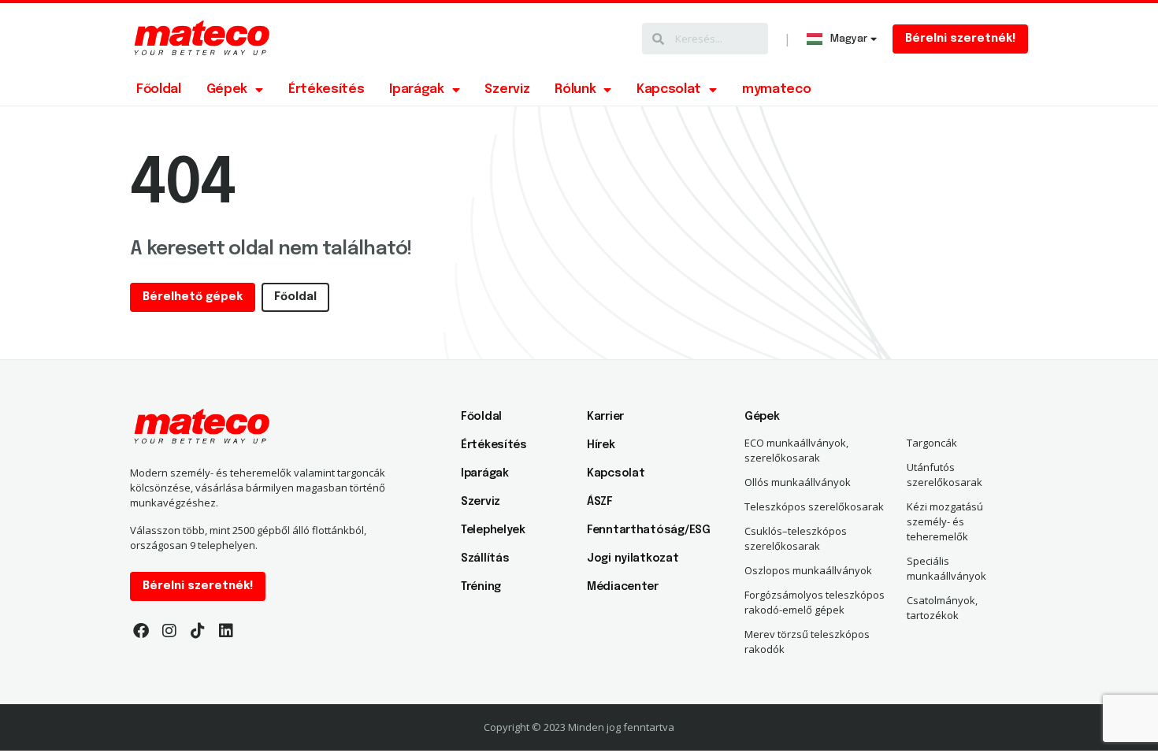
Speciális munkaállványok (946, 568)
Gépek (226, 89)
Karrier (605, 416)
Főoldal (158, 89)
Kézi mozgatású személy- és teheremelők (945, 521)
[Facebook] (141, 631)
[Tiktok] (198, 631)
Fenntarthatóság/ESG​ (642, 530)
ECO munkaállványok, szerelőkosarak (796, 450)
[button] (960, 39)
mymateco (776, 89)
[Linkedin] (226, 631)
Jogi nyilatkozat (633, 558)
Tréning (481, 586)
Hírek (601, 445)
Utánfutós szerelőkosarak (944, 474)
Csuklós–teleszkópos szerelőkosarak (795, 538)
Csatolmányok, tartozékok (942, 607)
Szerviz (506, 89)
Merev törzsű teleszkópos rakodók (807, 641)
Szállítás (485, 558)
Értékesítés (326, 89)
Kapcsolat (669, 89)
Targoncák (932, 443)
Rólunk (575, 89)
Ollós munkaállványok (797, 482)
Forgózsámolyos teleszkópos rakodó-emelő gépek (814, 602)
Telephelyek (493, 530)
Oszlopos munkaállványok (808, 570)
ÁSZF (600, 501)
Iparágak (416, 89)
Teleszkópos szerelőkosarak (814, 506)
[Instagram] (169, 631)
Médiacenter (623, 586)
